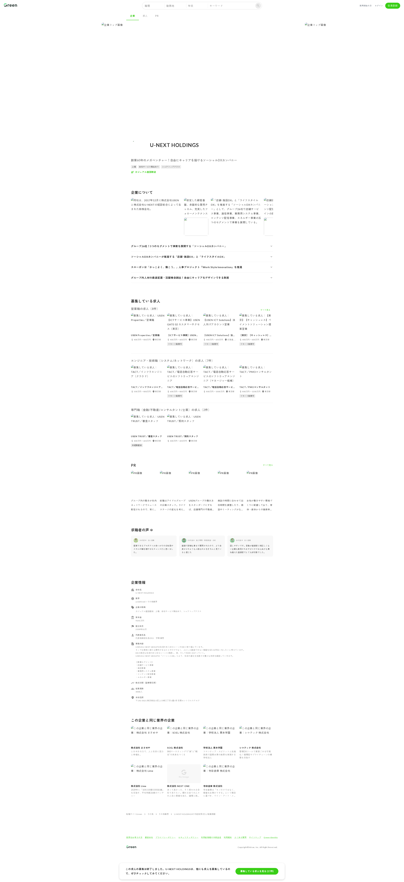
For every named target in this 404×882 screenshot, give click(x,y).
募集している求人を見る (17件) (257, 871)
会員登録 (393, 5)
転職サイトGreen (134, 814)
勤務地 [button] (170, 5)
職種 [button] (147, 5)
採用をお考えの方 (134, 837)
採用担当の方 (366, 6)
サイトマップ (255, 837)
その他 (151, 814)
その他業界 (164, 814)
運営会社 (149, 837)
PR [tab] (157, 15)
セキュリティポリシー (188, 837)
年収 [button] (190, 5)
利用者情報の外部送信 (211, 837)
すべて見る (268, 465)
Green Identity (271, 837)
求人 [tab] (145, 15)
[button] (202, 246)
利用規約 (228, 837)
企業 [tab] (132, 15)
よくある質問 (240, 837)
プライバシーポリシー (166, 837)
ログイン (379, 6)
